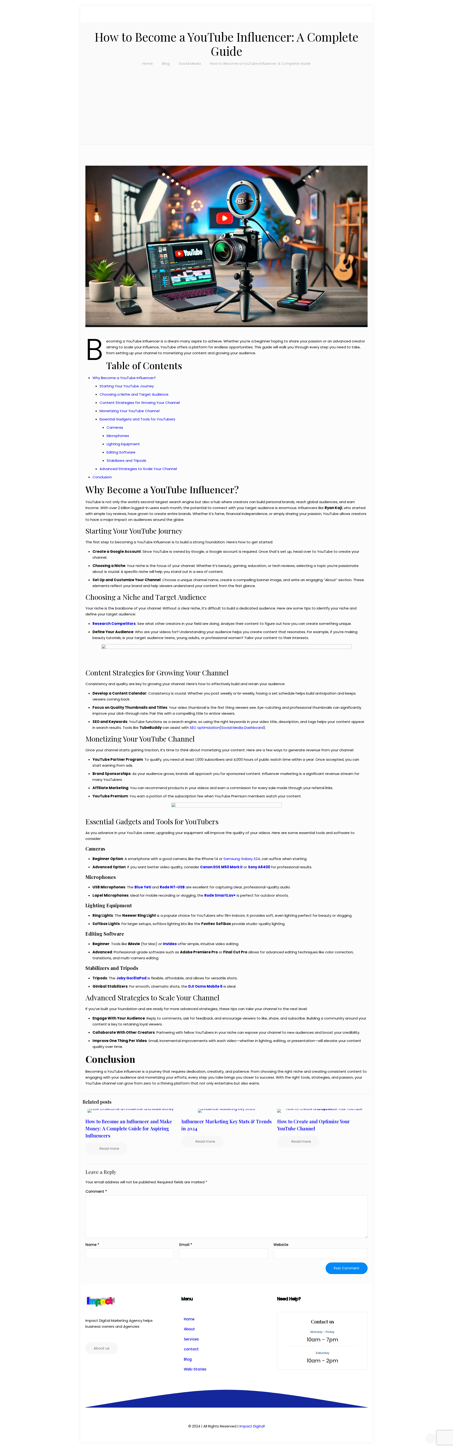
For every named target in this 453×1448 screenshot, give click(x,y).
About (189, 1329)
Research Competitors (114, 623)
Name (92, 1244)
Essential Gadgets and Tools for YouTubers (137, 419)
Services (191, 1339)
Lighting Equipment (123, 443)
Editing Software (121, 452)
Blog (166, 63)
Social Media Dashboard (242, 727)
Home (147, 63)
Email (185, 1244)
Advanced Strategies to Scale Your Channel (138, 468)
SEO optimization (205, 727)
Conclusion (102, 477)
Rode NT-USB (172, 887)
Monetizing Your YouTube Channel (129, 410)
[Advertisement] (226, 102)
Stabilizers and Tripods (126, 460)
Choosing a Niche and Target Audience (134, 394)
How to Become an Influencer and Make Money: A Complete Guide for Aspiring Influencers (128, 1128)
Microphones (118, 435)
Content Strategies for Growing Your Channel (140, 402)
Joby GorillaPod (131, 978)
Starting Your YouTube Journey (127, 386)
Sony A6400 (259, 866)
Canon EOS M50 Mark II (221, 866)
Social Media (190, 63)
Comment (96, 1191)
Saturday (322, 1353)
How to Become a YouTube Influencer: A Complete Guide (260, 63)
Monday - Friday (322, 1332)
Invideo (170, 943)
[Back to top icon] (430, 1438)
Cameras (115, 427)
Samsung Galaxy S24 (241, 858)
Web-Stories (195, 1369)
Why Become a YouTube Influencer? (124, 377)
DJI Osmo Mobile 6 (205, 986)
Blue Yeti (142, 887)
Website (280, 1244)
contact (191, 1349)
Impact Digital (251, 1426)
